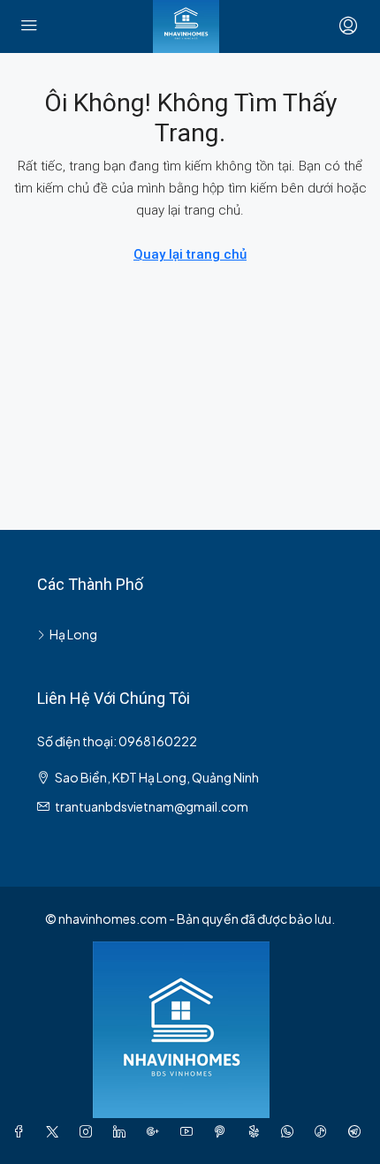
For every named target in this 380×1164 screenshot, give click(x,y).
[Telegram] (358, 1131)
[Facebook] (22, 1131)
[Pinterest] (223, 1131)
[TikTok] (324, 1131)
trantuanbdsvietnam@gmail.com (151, 806)
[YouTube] (190, 1131)
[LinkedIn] (123, 1131)
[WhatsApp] (290, 1131)
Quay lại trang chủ (190, 254)
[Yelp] (257, 1131)
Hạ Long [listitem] (73, 634)
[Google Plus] (156, 1131)
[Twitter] (55, 1131)
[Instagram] (89, 1131)
